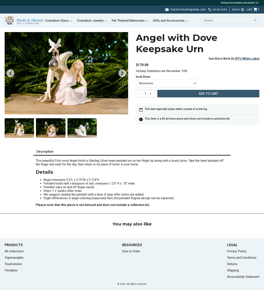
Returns (232, 264)
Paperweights (14, 257)
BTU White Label (247, 58)
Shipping (233, 270)
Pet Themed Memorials (128, 20)
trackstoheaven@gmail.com (187, 9)
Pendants (11, 270)
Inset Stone (143, 76)
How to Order (131, 251)
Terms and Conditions (241, 257)
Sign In (236, 9)
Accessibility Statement (243, 277)
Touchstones (13, 264)
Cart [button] (253, 9)
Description (45, 151)
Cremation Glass (57, 20)
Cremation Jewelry (90, 20)
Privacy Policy (236, 251)
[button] (10, 73)
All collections (14, 251)
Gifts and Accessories (169, 20)
